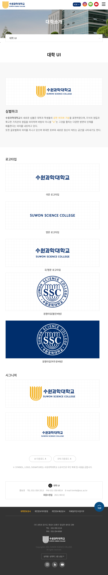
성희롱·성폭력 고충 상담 (53, 556)
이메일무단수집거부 (76, 511)
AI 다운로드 (39, 458)
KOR (76, 4)
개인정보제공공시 (58, 511)
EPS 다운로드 (64, 458)
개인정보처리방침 (41, 511)
